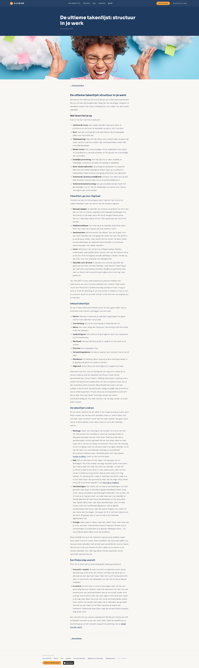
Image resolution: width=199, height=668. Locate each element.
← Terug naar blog (77, 85)
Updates (101, 3)
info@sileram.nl (110, 658)
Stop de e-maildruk (111, 482)
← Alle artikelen (76, 638)
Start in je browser (52, 663)
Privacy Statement (79, 658)
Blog (110, 3)
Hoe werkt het (74, 3)
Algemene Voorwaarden (95, 658)
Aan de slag (163, 3)
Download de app (180, 3)
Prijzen (86, 3)
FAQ (94, 3)
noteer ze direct (79, 456)
